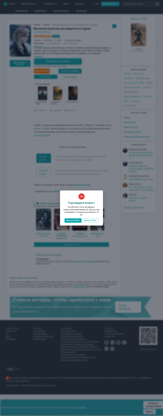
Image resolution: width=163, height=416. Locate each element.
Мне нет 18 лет (90, 220)
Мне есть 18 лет (73, 220)
